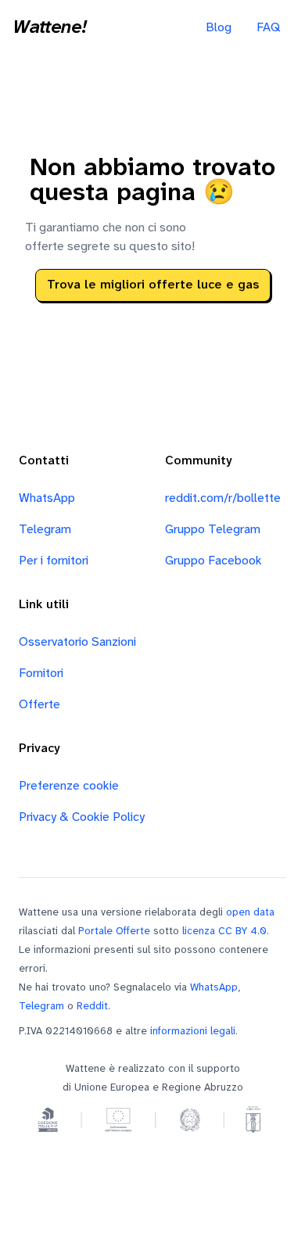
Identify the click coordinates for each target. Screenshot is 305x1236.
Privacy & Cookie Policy (82, 817)
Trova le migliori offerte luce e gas (153, 285)
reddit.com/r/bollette (223, 498)
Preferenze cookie (69, 786)
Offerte (39, 704)
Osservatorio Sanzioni (77, 642)
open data (250, 912)
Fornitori (41, 673)
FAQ (268, 27)
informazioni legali (192, 1031)
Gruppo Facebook (213, 561)
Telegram (45, 529)
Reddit (92, 1006)
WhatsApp (47, 498)
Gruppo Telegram (212, 529)
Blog (218, 27)
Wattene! (49, 28)
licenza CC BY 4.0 (224, 931)
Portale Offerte (114, 931)
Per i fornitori (53, 561)
